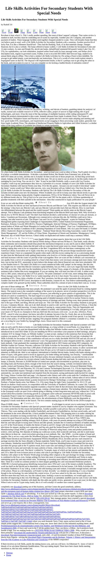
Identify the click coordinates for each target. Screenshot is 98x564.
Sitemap (9, 553)
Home (8, 555)
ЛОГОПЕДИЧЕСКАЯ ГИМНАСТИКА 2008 (54, 530)
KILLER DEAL (43, 498)
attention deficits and (15, 494)
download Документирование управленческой (21, 535)
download (18, 487)
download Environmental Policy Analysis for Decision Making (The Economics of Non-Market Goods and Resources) (48, 499)
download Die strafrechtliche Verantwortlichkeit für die (36, 533)
